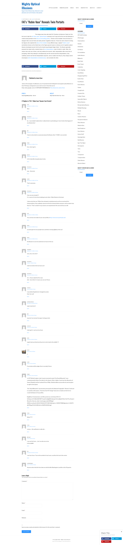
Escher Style (80, 78)
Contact (99, 7)
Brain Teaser (81, 64)
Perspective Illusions (83, 119)
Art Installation (81, 52)
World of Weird (81, 163)
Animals (79, 43)
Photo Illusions (81, 122)
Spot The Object (81, 143)
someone (28, 287)
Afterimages (81, 38)
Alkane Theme (54, 541)
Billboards (80, 58)
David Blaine (81, 73)
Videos (72, 7)
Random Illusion (64, 7)
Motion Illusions (81, 102)
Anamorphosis (81, 40)
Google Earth (81, 90)
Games (79, 87)
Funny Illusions (81, 84)
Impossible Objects (82, 99)
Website (24, 517)
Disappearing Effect (82, 75)
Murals (79, 110)
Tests (77, 7)
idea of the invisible (42, 43)
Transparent (81, 154)
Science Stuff (81, 134)
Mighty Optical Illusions (31, 6)
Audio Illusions (81, 55)
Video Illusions (81, 160)
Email (23, 510)
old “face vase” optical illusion (39, 36)
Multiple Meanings (36, 70)
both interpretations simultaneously (37, 57)
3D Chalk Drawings (82, 35)
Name (23, 503)
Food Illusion (81, 81)
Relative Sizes (81, 125)
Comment (24, 481)
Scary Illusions (81, 131)
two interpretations (48, 49)
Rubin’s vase (66, 43)
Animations (29, 70)
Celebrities (80, 67)
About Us (92, 7)
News (79, 113)
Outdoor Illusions (82, 116)
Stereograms (81, 145)
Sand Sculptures (81, 128)
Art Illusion (80, 49)
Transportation (81, 157)
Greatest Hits (84, 7)
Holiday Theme (81, 96)
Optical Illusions (53, 7)
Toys (79, 151)
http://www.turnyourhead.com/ (58, 217)
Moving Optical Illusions (83, 105)
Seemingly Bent (81, 137)
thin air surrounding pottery (43, 38)
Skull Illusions (81, 140)
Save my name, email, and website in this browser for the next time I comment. (41, 527)
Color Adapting (81, 70)
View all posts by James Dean (57, 87)
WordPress (69, 541)
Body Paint (80, 61)
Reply (28, 111)
